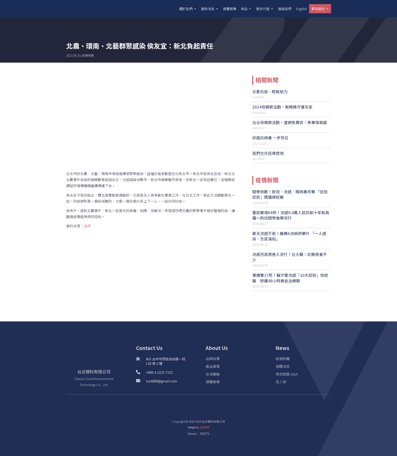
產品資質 (213, 366)
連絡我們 (284, 8)
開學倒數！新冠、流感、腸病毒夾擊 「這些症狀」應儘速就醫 (290, 194)
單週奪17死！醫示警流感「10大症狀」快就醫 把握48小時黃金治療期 (290, 277)
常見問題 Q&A (287, 374)
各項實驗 (213, 374)
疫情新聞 (88, 55)
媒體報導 (229, 8)
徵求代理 (262, 8)
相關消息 (283, 366)
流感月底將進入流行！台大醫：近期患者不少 (289, 257)
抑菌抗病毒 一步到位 (270, 137)
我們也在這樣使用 (268, 153)
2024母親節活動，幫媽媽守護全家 (282, 107)
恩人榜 (281, 381)
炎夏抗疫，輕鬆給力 (270, 91)
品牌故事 (213, 358)
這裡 (87, 225)
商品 (244, 8)
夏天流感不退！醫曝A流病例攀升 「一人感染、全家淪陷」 (289, 236)
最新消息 (207, 8)
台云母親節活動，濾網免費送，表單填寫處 (289, 122)
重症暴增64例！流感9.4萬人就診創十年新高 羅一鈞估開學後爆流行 (290, 215)
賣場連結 (318, 8)
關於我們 (186, 8)
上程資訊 (204, 427)
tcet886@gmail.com (161, 380)
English (301, 8)
